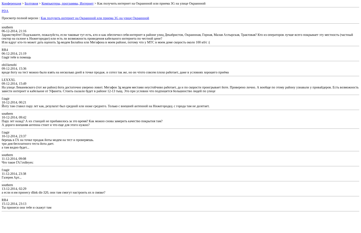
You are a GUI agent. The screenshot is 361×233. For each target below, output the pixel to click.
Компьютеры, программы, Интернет (68, 3)
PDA (5, 11)
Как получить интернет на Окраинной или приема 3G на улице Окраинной (95, 18)
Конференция (11, 3)
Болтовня (31, 3)
